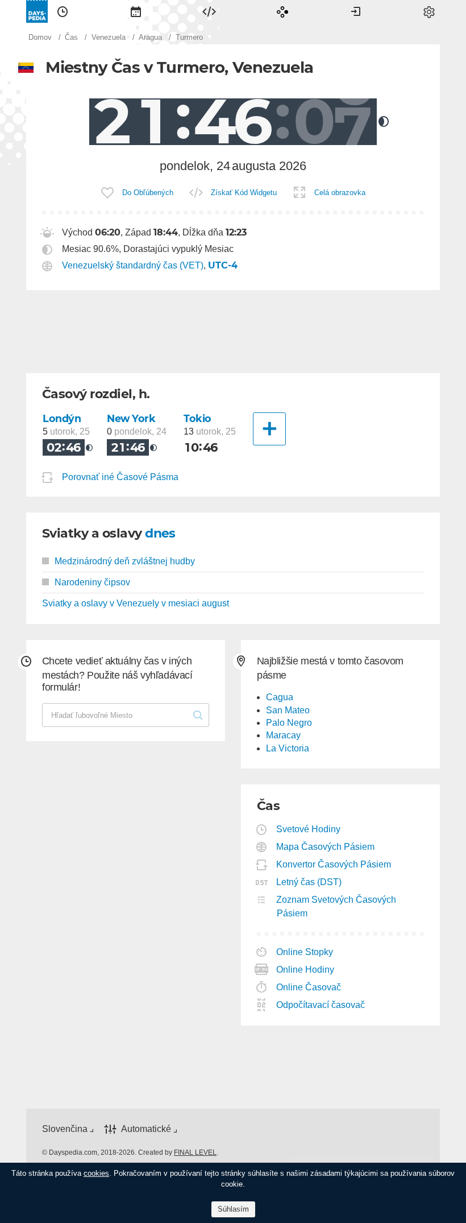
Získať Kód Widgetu (244, 192)
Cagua (279, 697)
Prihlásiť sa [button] (356, 11)
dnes (160, 533)
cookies (96, 1173)
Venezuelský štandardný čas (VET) (132, 265)
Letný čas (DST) (309, 882)
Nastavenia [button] (429, 11)
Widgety (209, 11)
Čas (62, 11)
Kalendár (136, 11)
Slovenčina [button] (65, 1129)
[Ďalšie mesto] (269, 428)
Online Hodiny (305, 969)
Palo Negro (289, 723)
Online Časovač (309, 987)
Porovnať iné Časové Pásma (120, 477)
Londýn (62, 418)
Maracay (283, 735)
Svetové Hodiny (308, 829)
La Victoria (287, 748)
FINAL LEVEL (195, 1152)
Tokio (197, 418)
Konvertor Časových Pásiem (334, 864)
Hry (282, 11)
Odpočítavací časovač (321, 1005)
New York (131, 418)
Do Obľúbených (147, 192)
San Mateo (288, 710)
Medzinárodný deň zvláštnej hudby (125, 561)
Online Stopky (305, 952)
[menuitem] (62, 11)
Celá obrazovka (339, 192)
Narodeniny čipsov (92, 582)
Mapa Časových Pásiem (326, 847)
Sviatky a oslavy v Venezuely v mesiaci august (135, 603)
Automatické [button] (146, 1129)
